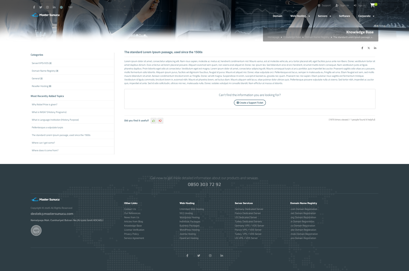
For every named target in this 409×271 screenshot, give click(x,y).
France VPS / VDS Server (248, 230)
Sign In (361, 5)
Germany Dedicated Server (249, 209)
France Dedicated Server (248, 213)
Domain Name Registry (317, 37)
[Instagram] (47, 7)
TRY (70, 7)
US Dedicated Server (246, 217)
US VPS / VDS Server (246, 238)
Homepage (273, 37)
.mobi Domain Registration (304, 234)
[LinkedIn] (54, 7)
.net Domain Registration (303, 213)
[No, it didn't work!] (160, 121)
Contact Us (130, 209)
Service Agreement (134, 238)
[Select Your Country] (63, 7)
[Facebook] (34, 7)
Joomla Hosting (188, 234)
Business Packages (190, 225)
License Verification (134, 230)
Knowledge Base (292, 37)
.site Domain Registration (303, 230)
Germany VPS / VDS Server (249, 225)
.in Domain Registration (302, 221)
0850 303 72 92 (204, 184)
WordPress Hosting (190, 230)
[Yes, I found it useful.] (153, 121)
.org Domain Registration (303, 217)
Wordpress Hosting (190, 217)
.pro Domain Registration (303, 238)
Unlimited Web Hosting (192, 209)
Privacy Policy (131, 234)
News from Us (131, 217)
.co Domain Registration (302, 225)
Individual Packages (190, 221)
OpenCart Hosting (189, 238)
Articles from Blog (133, 221)
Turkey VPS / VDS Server (248, 234)
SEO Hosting (186, 213)
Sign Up (344, 5)
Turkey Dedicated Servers (248, 221)
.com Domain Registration (303, 209)
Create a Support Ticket (251, 102)
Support (326, 5)
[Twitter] (40, 7)
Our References (132, 213)
